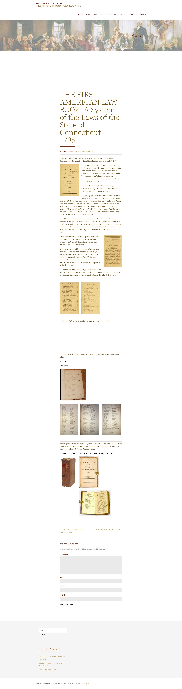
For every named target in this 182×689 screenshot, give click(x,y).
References (113, 14)
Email (63, 586)
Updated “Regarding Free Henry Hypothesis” (51, 664)
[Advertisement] (91, 67)
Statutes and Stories (48, 3)
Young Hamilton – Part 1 (48, 670)
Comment (64, 554)
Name (63, 577)
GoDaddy (85, 684)
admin (77, 151)
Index (103, 14)
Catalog (123, 14)
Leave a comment (87, 151)
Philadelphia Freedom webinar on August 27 (52, 658)
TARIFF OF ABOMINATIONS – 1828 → (108, 530)
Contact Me (143, 14)
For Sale (132, 14)
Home (80, 14)
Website (63, 595)
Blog (95, 14)
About (88, 14)
